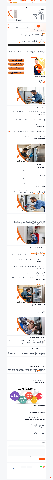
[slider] (9, 45)
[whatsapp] (41, 467)
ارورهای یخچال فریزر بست (38, 253)
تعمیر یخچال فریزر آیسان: (41, 10)
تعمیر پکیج (27, 474)
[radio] (28, 437)
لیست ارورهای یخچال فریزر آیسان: (41, 12)
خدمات (41, 2)
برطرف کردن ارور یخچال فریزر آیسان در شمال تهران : (39, 15)
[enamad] (14, 469)
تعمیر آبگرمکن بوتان (24, 474)
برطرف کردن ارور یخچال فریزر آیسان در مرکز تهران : (39, 18)
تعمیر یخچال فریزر (41, 48)
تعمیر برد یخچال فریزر (11, 131)
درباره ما (32, 2)
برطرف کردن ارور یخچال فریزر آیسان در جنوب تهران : (39, 19)
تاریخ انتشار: (20, 20)
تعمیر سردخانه (38, 474)
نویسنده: (20, 19)
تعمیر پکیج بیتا (34, 474)
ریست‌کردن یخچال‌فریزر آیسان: (41, 13)
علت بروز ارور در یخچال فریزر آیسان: (40, 11)
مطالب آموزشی (36, 2)
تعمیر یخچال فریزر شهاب (38, 193)
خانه (44, 2)
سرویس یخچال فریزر (43, 81)
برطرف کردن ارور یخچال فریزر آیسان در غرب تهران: (39, 16)
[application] (26, 45)
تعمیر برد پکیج (30, 474)
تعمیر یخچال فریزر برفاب (38, 225)
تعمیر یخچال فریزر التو (38, 284)
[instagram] (44, 467)
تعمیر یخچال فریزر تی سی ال (37, 316)
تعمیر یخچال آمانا (39, 143)
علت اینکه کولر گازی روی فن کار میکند (17, 474)
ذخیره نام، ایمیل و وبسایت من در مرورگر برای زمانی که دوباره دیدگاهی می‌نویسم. (35, 456)
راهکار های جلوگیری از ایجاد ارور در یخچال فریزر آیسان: (38, 14)
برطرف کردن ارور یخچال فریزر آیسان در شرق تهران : (39, 17)
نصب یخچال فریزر (43, 82)
